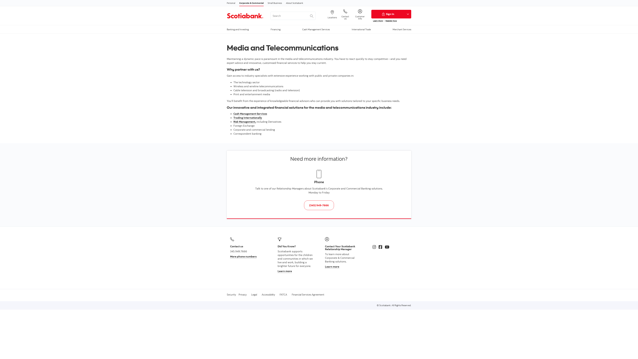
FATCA (283, 294)
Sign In (390, 14)
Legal (254, 294)
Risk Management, (244, 121)
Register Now (391, 20)
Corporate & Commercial (251, 3)
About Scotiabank (294, 3)
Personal (231, 3)
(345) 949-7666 (319, 205)
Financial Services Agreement (308, 294)
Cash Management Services (250, 113)
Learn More (378, 20)
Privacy (243, 294)
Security (231, 294)
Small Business (275, 3)
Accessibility (268, 294)
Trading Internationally (247, 117)
